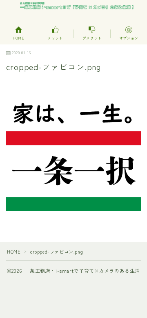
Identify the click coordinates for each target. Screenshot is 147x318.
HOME (13, 251)
